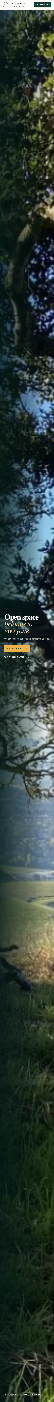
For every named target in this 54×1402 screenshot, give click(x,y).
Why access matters (16, 657)
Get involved (43, 5)
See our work (17, 648)
